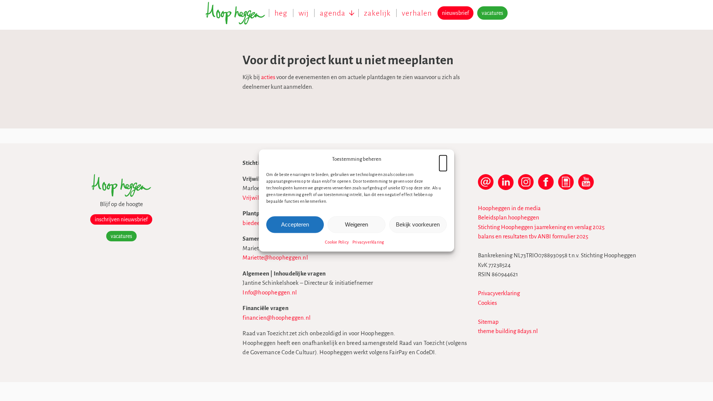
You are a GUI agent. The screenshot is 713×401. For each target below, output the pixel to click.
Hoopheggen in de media (509, 208)
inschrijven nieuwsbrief (121, 219)
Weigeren (356, 224)
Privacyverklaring (368, 241)
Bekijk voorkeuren (418, 224)
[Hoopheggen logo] (121, 195)
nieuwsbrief (455, 13)
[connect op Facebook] (546, 185)
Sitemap (488, 322)
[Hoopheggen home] (237, 17)
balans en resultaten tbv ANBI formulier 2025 (533, 236)
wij (304, 13)
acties (268, 77)
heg (280, 13)
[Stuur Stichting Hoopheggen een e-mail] (486, 185)
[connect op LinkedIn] (506, 185)
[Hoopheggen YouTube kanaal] (586, 185)
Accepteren (295, 224)
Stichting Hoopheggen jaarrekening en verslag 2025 (541, 227)
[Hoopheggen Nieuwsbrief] (566, 185)
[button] (443, 159)
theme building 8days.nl (508, 331)
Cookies (487, 303)
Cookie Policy (337, 241)
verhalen (417, 13)
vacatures (492, 13)
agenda (332, 13)
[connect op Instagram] (526, 185)
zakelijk (377, 13)
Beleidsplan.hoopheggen (508, 217)
